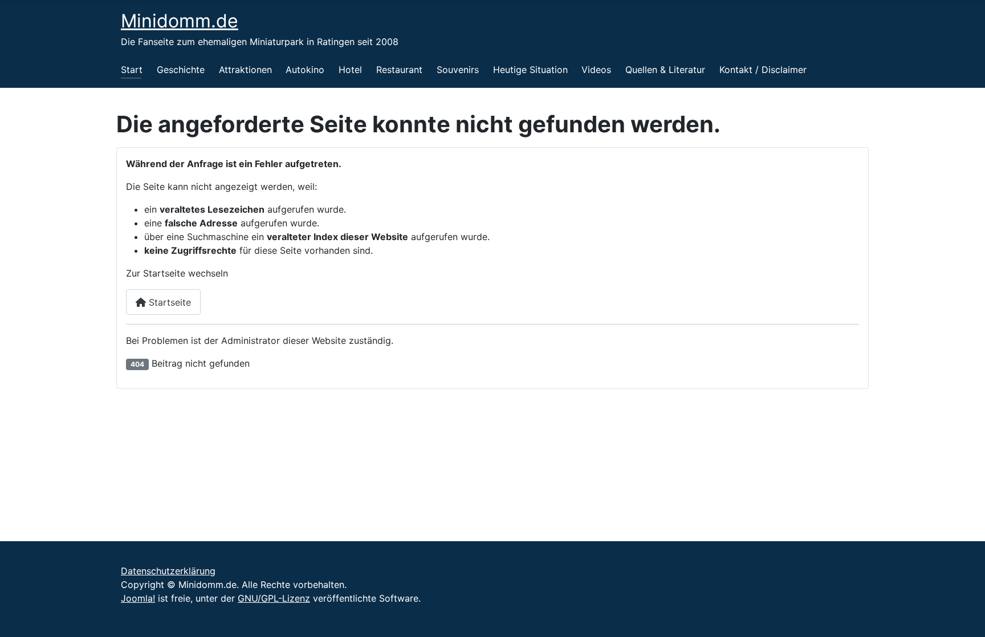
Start (132, 69)
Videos (596, 69)
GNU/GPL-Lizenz (274, 598)
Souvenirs (458, 69)
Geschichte (181, 69)
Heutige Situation (530, 69)
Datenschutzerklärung (168, 571)
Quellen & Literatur (665, 69)
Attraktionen (245, 69)
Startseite (168, 302)
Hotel (350, 69)
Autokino (305, 69)
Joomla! (138, 598)
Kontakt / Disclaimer (763, 69)
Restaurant (399, 69)
